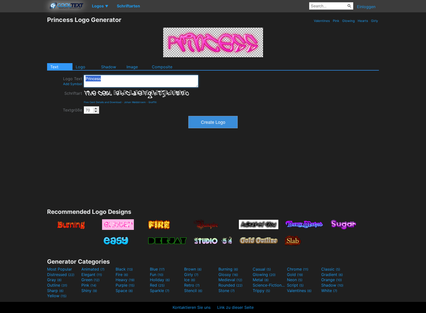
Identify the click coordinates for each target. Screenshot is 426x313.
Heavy (125, 279)
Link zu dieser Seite (235, 307)
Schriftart (73, 93)
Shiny (89, 290)
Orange (331, 279)
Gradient (332, 274)
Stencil (193, 290)
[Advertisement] (23, 90)
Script (295, 285)
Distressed (60, 274)
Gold (295, 274)
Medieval (230, 279)
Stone (226, 290)
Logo (80, 66)
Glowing (348, 21)
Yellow (57, 295)
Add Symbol (72, 84)
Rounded (230, 285)
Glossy (228, 274)
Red (157, 285)
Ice (189, 279)
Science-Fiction (269, 285)
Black (124, 269)
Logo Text (72, 81)
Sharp (55, 290)
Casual (262, 269)
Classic (330, 269)
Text (54, 66)
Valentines (322, 21)
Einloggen (366, 6)
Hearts (363, 21)
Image (132, 66)
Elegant (91, 274)
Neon (294, 279)
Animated (93, 269)
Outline (57, 285)
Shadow (108, 66)
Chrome (297, 269)
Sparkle (159, 290)
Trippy (261, 290)
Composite (162, 66)
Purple (125, 285)
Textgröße (72, 110)
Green (90, 279)
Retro (192, 285)
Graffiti (152, 102)
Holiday (160, 279)
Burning (228, 269)
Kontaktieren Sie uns (192, 307)
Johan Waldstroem (135, 102)
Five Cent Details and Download (102, 102)
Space (124, 290)
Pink (336, 21)
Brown (193, 269)
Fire (122, 274)
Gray (54, 279)
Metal (261, 279)
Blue (157, 269)
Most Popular (59, 269)
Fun (156, 274)
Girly (374, 21)
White (329, 290)
